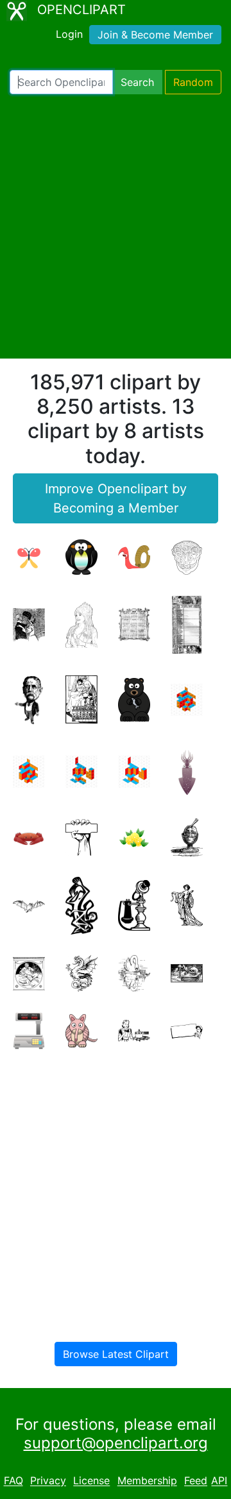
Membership (147, 1481)
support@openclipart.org (116, 1443)
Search (137, 82)
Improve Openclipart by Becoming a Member (116, 498)
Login (69, 34)
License (91, 1481)
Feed (195, 1481)
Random (193, 82)
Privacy (48, 1481)
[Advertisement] (115, 226)
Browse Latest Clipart (116, 1354)
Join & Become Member (155, 34)
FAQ (13, 1481)
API (219, 1481)
